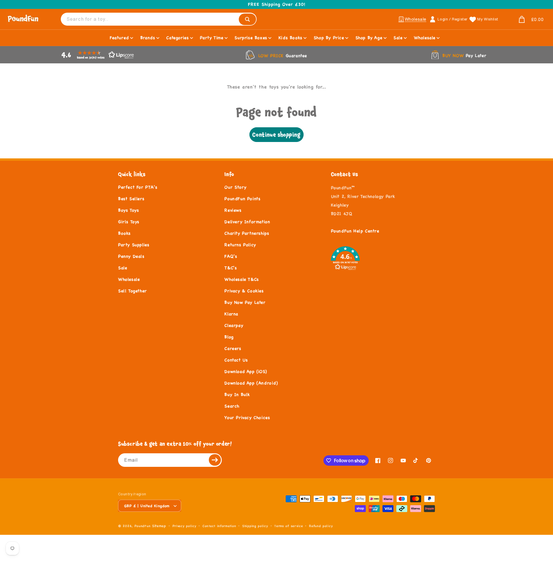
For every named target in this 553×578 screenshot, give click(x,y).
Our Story (235, 187)
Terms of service (288, 526)
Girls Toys (128, 221)
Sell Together (132, 290)
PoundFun (143, 526)
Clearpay (233, 325)
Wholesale (129, 279)
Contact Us (236, 360)
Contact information (219, 526)
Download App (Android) (251, 383)
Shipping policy (255, 526)
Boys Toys (128, 210)
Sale (122, 267)
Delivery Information (247, 221)
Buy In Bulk (237, 394)
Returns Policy (240, 244)
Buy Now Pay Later (244, 302)
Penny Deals (131, 256)
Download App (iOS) (245, 371)
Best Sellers (131, 198)
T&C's (230, 267)
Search (231, 406)
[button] (524, 19)
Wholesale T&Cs (241, 279)
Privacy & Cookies (244, 290)
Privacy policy (184, 526)
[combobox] (159, 19)
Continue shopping (276, 134)
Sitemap (159, 526)
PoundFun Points (242, 198)
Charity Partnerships (246, 233)
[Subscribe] (215, 460)
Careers (232, 348)
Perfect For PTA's (137, 187)
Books (124, 233)
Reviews (232, 210)
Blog (228, 337)
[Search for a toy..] (247, 19)
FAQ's (230, 256)
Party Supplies (133, 244)
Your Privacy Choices (247, 417)
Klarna (231, 314)
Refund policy (321, 526)
